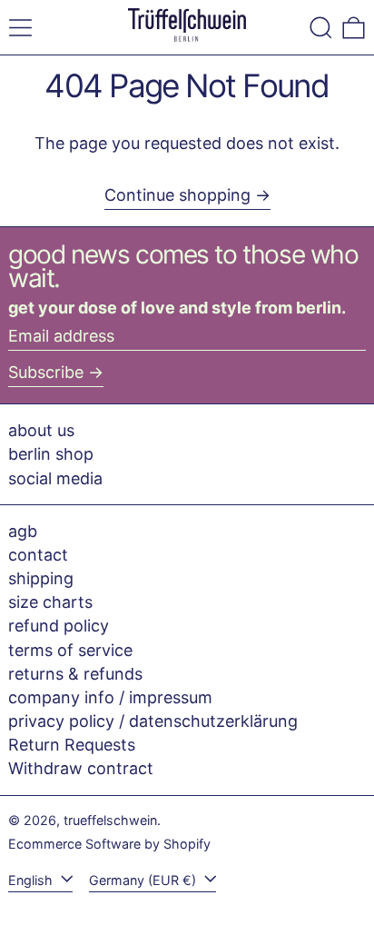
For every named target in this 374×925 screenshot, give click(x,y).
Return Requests (71, 744)
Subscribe (46, 372)
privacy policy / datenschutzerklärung (153, 721)
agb (22, 531)
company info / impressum (110, 697)
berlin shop (51, 453)
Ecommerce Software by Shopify (109, 843)
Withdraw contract (80, 768)
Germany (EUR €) (144, 880)
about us (41, 430)
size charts (50, 602)
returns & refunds (75, 673)
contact (38, 554)
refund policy (58, 625)
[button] (321, 27)
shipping (41, 578)
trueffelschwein (110, 820)
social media (55, 478)
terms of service (70, 650)
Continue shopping (177, 194)
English (32, 880)
